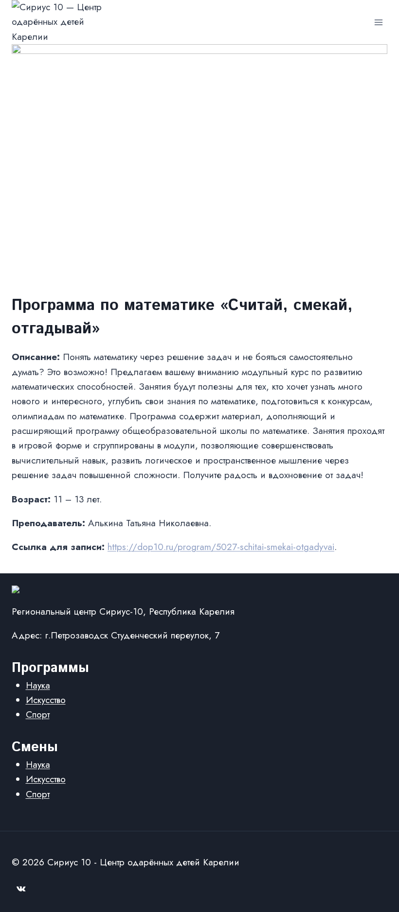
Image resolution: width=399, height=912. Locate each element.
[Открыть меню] (378, 22)
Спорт (38, 714)
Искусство (46, 699)
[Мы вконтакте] (21, 888)
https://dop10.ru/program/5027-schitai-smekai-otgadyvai (221, 546)
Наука (38, 685)
